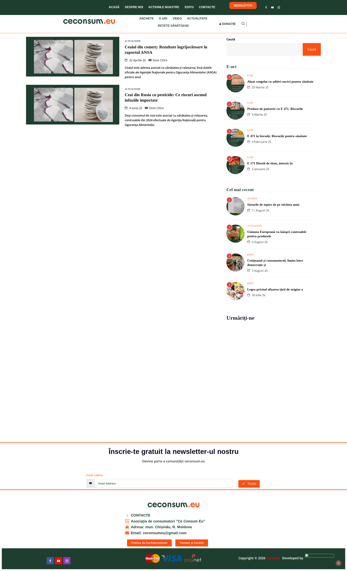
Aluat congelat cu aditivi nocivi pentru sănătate (280, 81)
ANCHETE (146, 18)
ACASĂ (114, 7)
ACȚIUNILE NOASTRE (163, 7)
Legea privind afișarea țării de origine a (275, 289)
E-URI (163, 18)
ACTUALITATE (197, 18)
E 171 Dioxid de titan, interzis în (270, 163)
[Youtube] (272, 6)
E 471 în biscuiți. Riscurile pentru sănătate (277, 136)
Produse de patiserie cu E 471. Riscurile (275, 109)
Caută (230, 39)
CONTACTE (207, 7)
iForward (273, 558)
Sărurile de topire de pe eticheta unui (273, 204)
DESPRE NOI (134, 7)
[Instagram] (279, 6)
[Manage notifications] (338, 563)
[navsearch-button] (243, 24)
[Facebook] (266, 6)
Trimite (251, 483)
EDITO (189, 7)
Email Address (94, 475)
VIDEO (177, 18)
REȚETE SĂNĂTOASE (173, 25)
